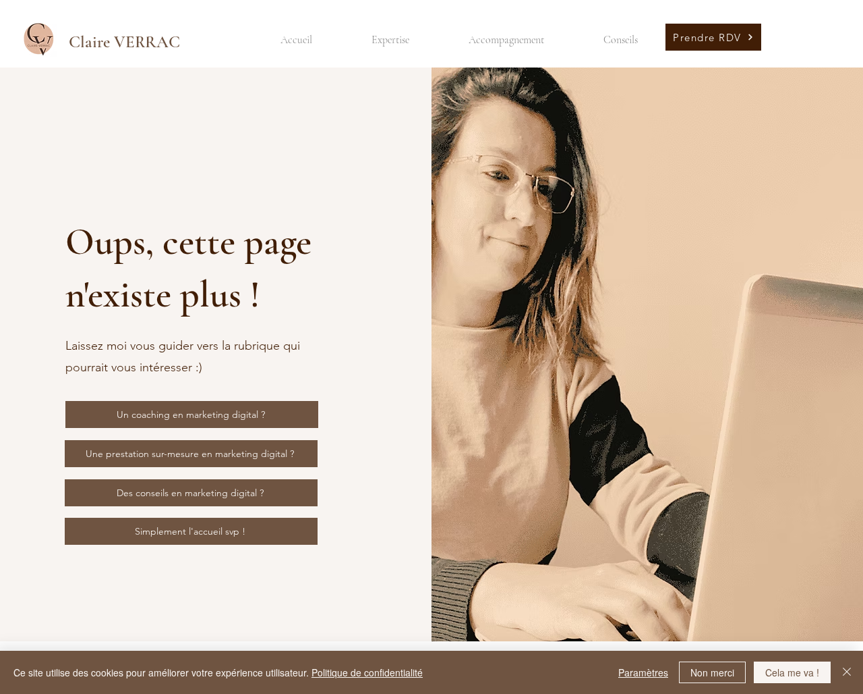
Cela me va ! (792, 672)
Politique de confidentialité (367, 672)
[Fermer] (847, 672)
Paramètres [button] (643, 672)
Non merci (712, 672)
